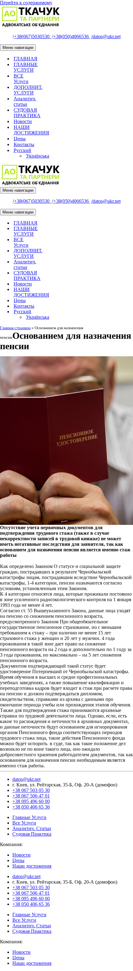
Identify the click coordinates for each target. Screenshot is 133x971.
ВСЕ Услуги (21, 78)
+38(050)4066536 (71, 36)
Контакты (24, 144)
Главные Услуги (29, 817)
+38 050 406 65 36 (31, 806)
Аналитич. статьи (25, 101)
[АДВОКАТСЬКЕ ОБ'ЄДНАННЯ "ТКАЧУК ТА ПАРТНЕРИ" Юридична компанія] (31, 26)
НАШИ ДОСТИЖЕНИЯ (31, 130)
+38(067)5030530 (33, 36)
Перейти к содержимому (26, 2)
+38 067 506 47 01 (31, 795)
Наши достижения (31, 866)
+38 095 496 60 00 (31, 801)
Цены (20, 138)
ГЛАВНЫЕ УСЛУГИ (26, 67)
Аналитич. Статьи (31, 828)
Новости (23, 121)
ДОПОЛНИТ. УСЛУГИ (28, 90)
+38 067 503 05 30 (31, 790)
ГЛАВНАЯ (25, 58)
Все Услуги (24, 822)
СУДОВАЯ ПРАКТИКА (27, 112)
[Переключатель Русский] (108, 311)
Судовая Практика (31, 834)
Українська (37, 155)
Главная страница (15, 328)
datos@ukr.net (106, 36)
